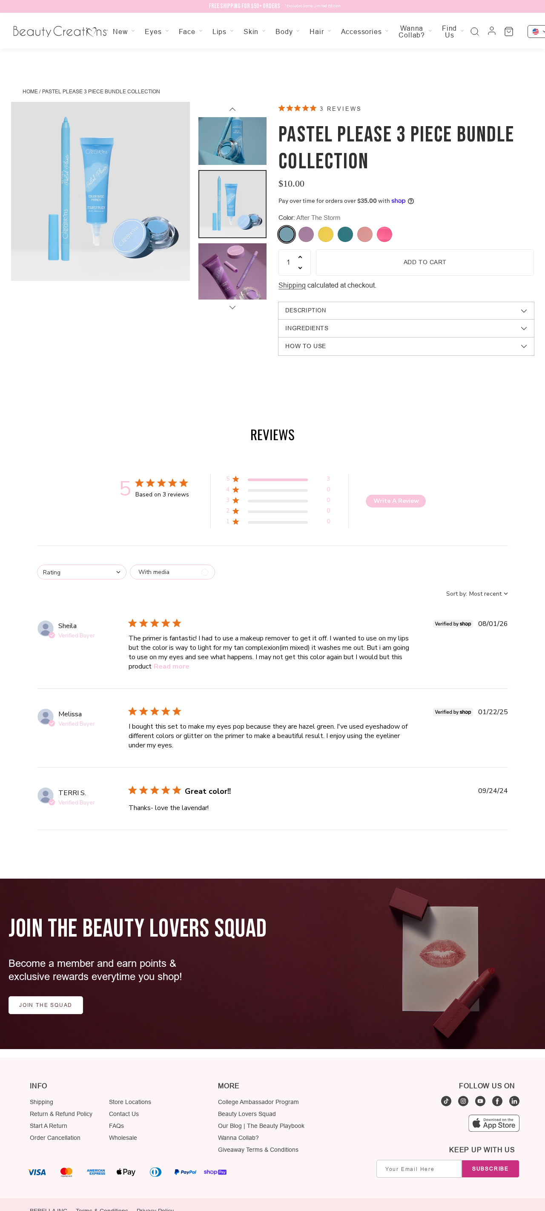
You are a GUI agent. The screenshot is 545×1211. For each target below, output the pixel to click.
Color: (309, 217)
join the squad (45, 1005)
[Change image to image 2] (232, 204)
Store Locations (130, 1102)
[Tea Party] (365, 234)
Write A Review (396, 501)
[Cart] (509, 31)
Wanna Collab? (238, 1137)
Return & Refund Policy (61, 1113)
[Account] (492, 31)
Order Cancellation (55, 1137)
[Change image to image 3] (232, 277)
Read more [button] (171, 666)
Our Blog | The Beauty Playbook (261, 1125)
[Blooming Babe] (306, 234)
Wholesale (123, 1137)
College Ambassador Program (258, 1102)
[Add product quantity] (300, 257)
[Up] (232, 109)
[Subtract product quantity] (300, 268)
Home (30, 91)
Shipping (292, 285)
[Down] (232, 307)
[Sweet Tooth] (384, 234)
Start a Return (48, 1125)
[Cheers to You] (326, 234)
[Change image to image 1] (232, 131)
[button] (278, 480)
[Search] (475, 31)
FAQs (116, 1125)
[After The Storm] (286, 234)
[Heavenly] (345, 234)
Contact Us (124, 1113)
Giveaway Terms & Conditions (258, 1149)
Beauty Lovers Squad (247, 1113)
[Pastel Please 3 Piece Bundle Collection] (100, 191)
